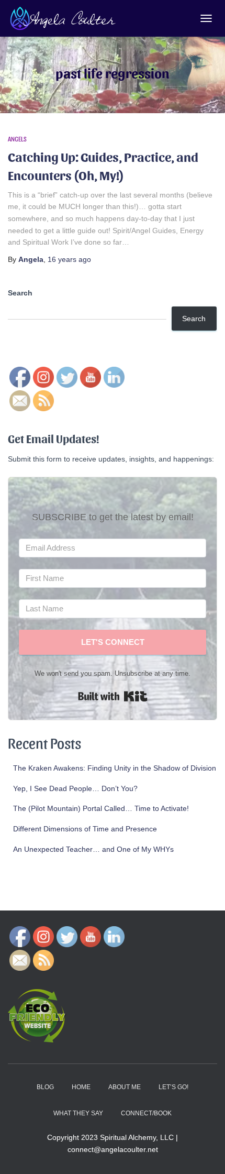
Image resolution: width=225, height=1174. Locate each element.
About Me (124, 1087)
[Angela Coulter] (67, 18)
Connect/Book (146, 1113)
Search (20, 293)
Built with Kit (113, 696)
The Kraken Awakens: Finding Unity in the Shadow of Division (114, 768)
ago (69, 259)
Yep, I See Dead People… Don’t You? (75, 788)
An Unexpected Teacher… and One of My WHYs (93, 849)
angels (17, 138)
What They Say (78, 1113)
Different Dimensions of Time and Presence (85, 829)
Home (81, 1087)
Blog (45, 1087)
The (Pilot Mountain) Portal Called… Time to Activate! (101, 808)
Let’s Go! (173, 1087)
